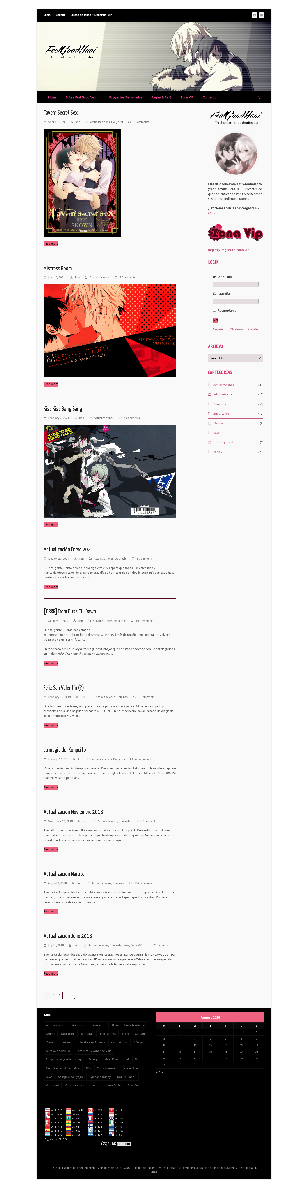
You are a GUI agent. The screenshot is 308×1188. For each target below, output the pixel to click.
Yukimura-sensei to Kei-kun (83, 1085)
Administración (223, 394)
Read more (51, 243)
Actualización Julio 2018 (68, 936)
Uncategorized (223, 442)
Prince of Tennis (132, 1068)
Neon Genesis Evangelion (63, 1068)
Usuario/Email (223, 277)
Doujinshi (117, 122)
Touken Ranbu (126, 1077)
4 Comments (132, 418)
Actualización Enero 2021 (68, 550)
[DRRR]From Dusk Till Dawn (70, 612)
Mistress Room (58, 269)
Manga (218, 423)
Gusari (50, 1042)
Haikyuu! (66, 1042)
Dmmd (50, 1034)
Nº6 (88, 1068)
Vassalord (52, 1085)
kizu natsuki (119, 1042)
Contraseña (221, 294)
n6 (127, 1059)
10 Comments (144, 621)
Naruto (140, 1059)
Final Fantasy (107, 1034)
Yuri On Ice (115, 1085)
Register (218, 329)
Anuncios (78, 1025)
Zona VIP (136, 945)
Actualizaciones (100, 122)
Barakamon (98, 1025)
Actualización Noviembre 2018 (73, 812)
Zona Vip (134, 1085)
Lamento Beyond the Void (94, 1051)
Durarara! (86, 1034)
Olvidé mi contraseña (244, 329)
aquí (211, 213)
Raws (126, 945)
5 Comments (128, 277)
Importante (221, 413)
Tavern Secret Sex (61, 113)
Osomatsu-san (107, 1068)
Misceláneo (112, 1059)
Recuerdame (227, 311)
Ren (77, 122)
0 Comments (141, 122)
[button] (258, 97)
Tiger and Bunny (100, 1077)
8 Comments (160, 945)
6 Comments (145, 559)
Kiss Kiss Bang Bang (63, 409)
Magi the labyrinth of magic (64, 1059)
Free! (125, 1034)
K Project (139, 1042)
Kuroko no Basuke (58, 1051)
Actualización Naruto (64, 874)
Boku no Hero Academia (128, 1025)
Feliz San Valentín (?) (64, 688)
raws (49, 1077)
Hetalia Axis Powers (92, 1042)
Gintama (140, 1034)
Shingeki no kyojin (70, 1077)
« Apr (159, 1072)
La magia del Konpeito (65, 750)
